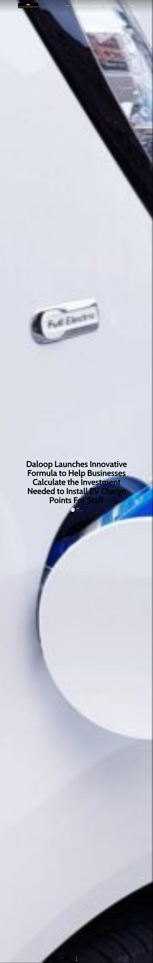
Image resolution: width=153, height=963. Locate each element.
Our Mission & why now (80, 5)
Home (67, 5)
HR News (132, 5)
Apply (124, 5)
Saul (77, 508)
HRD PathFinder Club (112, 5)
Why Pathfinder (96, 5)
